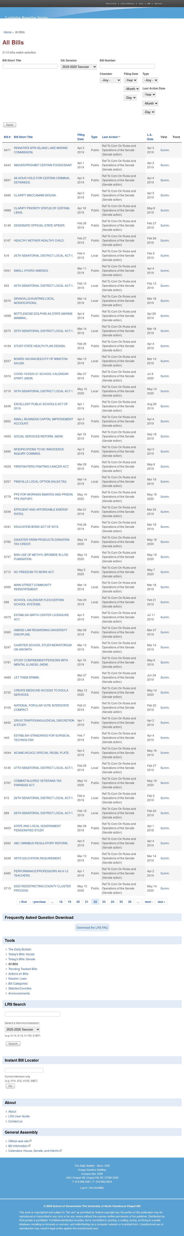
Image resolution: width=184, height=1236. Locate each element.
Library (141, 3)
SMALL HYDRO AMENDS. (31, 270)
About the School (111, 3)
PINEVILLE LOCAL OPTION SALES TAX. (40, 481)
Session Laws (17, 978)
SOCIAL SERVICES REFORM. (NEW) (38, 436)
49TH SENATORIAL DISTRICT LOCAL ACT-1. (44, 813)
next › (149, 901)
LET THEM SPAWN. (27, 677)
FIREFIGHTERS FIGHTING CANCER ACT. (41, 466)
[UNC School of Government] (46, 3)
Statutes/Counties (19, 988)
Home (8, 32)
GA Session (69, 60)
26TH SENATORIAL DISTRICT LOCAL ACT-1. (44, 798)
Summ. (165, 150)
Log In (83, 1187)
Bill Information (19, 1146)
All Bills (13, 964)
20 (78, 901)
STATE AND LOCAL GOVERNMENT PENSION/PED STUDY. (37, 828)
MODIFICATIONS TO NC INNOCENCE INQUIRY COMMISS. (39, 451)
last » (161, 901)
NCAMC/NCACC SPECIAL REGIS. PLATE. (41, 752)
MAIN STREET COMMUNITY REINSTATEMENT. (33, 587)
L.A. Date (150, 136)
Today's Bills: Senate (21, 959)
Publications (158, 3)
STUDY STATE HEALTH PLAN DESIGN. (40, 346)
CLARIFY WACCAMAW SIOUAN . (35, 195)
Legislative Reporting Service (26, 17)
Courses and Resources (127, 3)
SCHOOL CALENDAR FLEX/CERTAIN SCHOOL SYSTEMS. (39, 602)
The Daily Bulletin (19, 949)
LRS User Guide (19, 1116)
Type (146, 74)
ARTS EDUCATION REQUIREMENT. (38, 858)
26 (130, 901)
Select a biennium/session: (22, 1023)
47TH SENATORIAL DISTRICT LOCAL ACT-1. (44, 768)
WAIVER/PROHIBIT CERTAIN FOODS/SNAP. (43, 165)
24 (112, 901)
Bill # (7, 137)
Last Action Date (154, 88)
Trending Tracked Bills (22, 969)
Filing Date (131, 74)
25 (121, 901)
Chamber (106, 74)
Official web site (20, 1141)
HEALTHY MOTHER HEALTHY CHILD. (39, 240)
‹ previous (39, 901)
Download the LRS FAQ (92, 927)
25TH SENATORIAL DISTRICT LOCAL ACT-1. (44, 255)
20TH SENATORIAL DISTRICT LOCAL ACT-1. (44, 331)
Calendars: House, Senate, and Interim (35, 1150)
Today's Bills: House (21, 954)
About (12, 1111)
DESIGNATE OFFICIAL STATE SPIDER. (39, 225)
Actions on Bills (18, 973)
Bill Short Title (11, 60)
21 (86, 901)
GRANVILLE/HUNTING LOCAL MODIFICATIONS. (34, 300)
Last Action (110, 137)
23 (104, 901)
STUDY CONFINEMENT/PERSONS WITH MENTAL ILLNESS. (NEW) (41, 662)
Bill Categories (18, 983)
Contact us (15, 1121)
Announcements (19, 993)
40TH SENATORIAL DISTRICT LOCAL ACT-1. (44, 285)
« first (23, 901)
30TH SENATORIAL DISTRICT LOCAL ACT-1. (44, 391)
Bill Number (108, 60)
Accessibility (97, 1187)
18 (61, 901)
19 (69, 901)
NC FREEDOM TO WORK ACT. (34, 572)
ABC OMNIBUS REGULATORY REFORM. (41, 843)
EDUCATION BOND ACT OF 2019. (36, 526)
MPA (149, 3)
